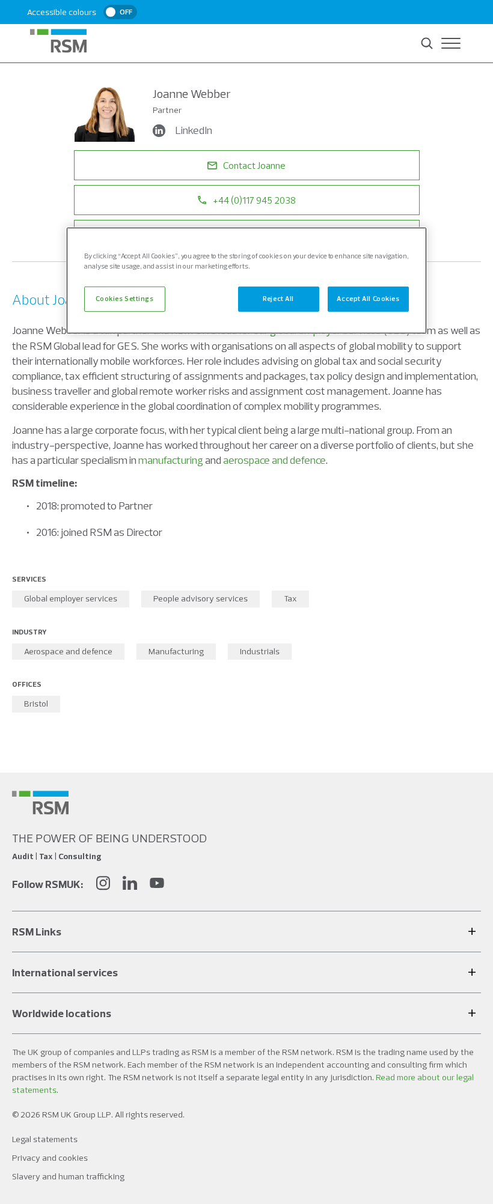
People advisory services (200, 598)
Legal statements (45, 1139)
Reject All (278, 298)
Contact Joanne (254, 165)
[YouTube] (157, 884)
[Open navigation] (451, 43)
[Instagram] (103, 884)
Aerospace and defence (68, 651)
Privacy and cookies (50, 1157)
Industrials (260, 651)
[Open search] (427, 43)
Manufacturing (176, 651)
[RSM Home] (58, 41)
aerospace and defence (274, 460)
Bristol (36, 703)
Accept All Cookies (368, 298)
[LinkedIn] (130, 884)
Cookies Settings (124, 298)
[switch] (120, 12)
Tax (290, 598)
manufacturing (170, 460)
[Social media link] (40, 803)
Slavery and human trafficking (68, 1176)
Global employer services (70, 598)
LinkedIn (193, 130)
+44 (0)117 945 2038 (254, 200)
